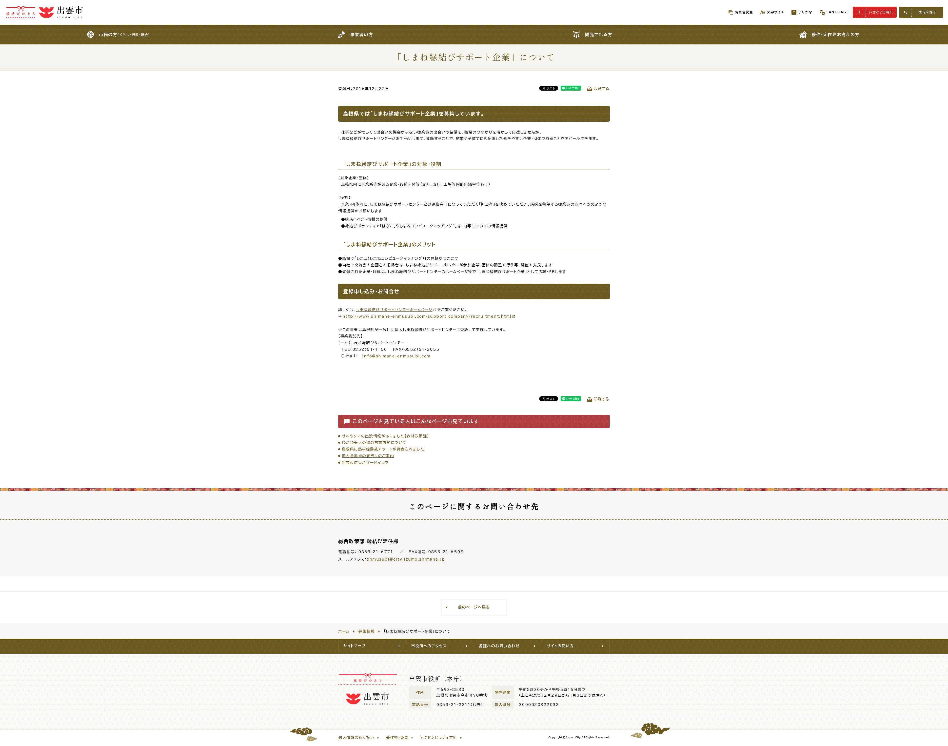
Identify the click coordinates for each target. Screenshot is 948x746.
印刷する (602, 88)
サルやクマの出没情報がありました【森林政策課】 (385, 436)
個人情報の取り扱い (356, 737)
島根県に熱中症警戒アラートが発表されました (383, 449)
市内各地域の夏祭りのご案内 (368, 456)
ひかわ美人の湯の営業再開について (374, 442)
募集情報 (366, 631)
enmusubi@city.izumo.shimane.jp (406, 559)
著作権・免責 (397, 737)
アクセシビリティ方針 (438, 737)
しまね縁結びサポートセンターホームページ (394, 310)
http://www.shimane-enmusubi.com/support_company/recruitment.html (427, 316)
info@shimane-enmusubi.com (396, 356)
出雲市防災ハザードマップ (365, 462)
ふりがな (805, 12)
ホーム (344, 631)
